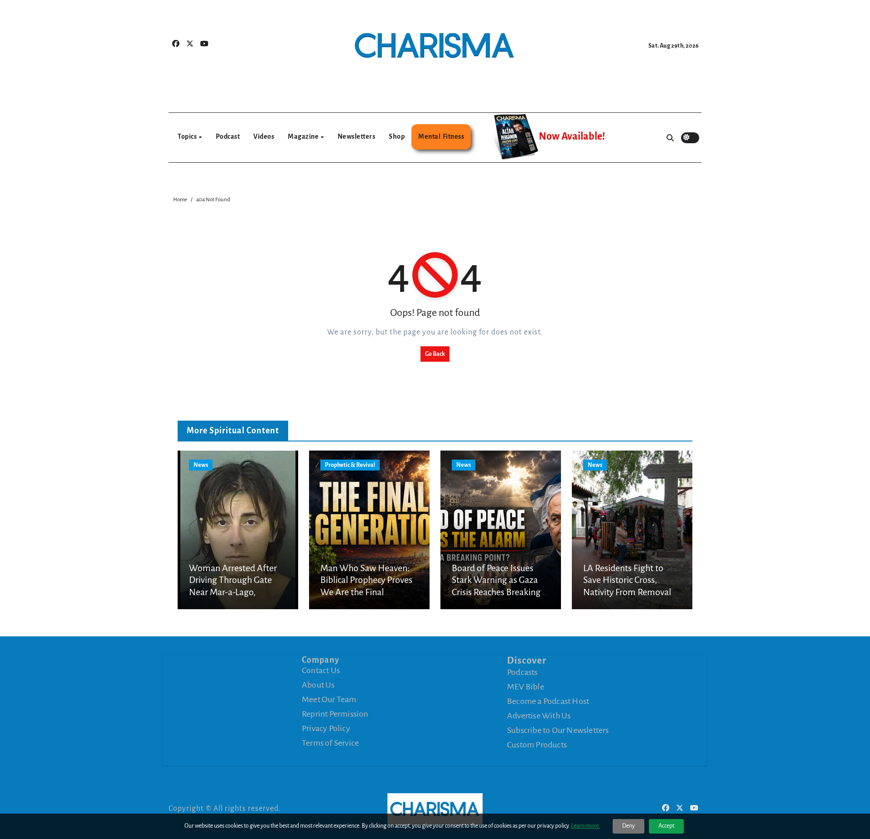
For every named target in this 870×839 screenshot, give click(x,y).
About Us (318, 684)
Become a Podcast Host (548, 701)
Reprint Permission (335, 713)
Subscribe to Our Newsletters (558, 730)
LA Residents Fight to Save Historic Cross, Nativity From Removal (627, 580)
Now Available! (572, 136)
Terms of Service (330, 742)
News (200, 465)
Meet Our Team (329, 699)
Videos (263, 136)
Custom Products (537, 744)
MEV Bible (525, 686)
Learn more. (585, 826)
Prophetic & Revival (350, 465)
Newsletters (357, 136)
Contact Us (321, 670)
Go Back (435, 354)
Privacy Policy (326, 728)
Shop (397, 136)
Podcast (228, 136)
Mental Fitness (441, 136)
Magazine (304, 136)
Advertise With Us (538, 715)
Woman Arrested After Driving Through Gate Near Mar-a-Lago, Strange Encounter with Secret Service (234, 592)
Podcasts (522, 672)
